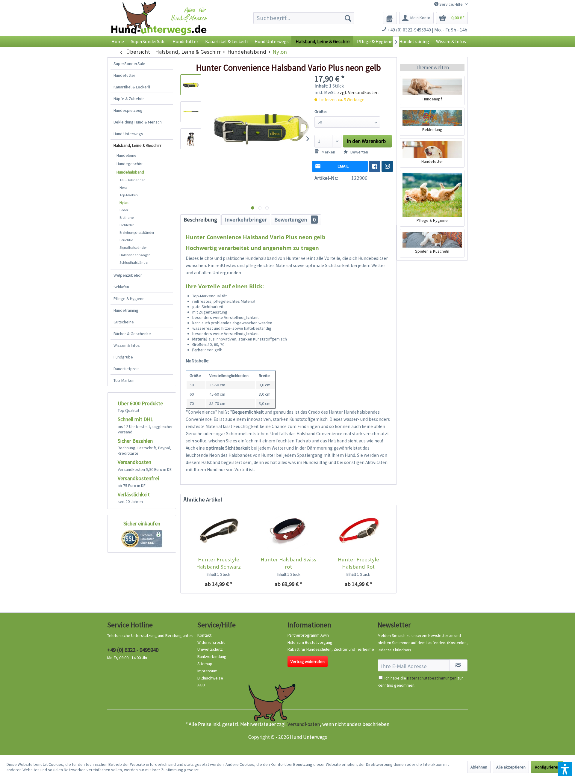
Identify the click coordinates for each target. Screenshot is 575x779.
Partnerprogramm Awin (308, 635)
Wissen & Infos (127, 345)
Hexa (123, 187)
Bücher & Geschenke (132, 333)
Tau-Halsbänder (132, 180)
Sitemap (204, 663)
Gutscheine (124, 322)
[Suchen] (348, 18)
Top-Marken (128, 195)
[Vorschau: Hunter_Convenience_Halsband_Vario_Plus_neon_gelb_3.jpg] (190, 138)
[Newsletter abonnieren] (458, 665)
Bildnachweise (210, 678)
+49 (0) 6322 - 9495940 (132, 649)
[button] (565, 769)
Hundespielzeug (128, 110)
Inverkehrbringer (246, 219)
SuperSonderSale (129, 63)
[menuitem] (303, 18)
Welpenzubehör (128, 275)
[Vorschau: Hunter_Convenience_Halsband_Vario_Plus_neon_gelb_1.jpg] (190, 84)
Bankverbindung (211, 656)
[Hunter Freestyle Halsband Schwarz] (218, 532)
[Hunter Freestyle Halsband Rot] (358, 532)
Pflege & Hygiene (129, 298)
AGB (201, 685)
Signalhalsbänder (133, 247)
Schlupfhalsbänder (134, 262)
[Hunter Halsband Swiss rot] (288, 532)
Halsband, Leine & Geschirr (137, 145)
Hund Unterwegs (128, 133)
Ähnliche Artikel (203, 499)
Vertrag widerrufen (307, 661)
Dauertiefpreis (127, 368)
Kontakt (204, 635)
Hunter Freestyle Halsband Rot (358, 563)
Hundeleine (126, 155)
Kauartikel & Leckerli (132, 87)
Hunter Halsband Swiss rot (288, 563)
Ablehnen (478, 767)
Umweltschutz (210, 649)
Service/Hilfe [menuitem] (451, 4)
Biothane (126, 217)
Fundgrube (123, 357)
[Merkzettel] (390, 18)
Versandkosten (304, 724)
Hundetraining (126, 310)
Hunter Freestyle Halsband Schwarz (218, 563)
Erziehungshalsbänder (136, 232)
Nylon (123, 202)
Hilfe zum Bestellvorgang (310, 642)
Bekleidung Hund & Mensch (138, 122)
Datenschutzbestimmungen (431, 678)
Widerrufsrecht (211, 642)
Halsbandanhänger (134, 255)
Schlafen (121, 287)
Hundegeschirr (129, 163)
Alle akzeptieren (511, 767)
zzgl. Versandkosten (358, 92)
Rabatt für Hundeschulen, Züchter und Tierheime (331, 649)
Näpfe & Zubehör (129, 98)
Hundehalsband (130, 172)
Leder (123, 210)
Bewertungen (295, 219)
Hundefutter (124, 75)
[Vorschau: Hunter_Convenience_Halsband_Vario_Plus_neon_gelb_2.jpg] (190, 111)
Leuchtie (126, 240)
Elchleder (126, 225)
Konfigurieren (547, 767)
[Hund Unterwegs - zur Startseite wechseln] (159, 23)
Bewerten (358, 152)
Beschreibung (200, 219)
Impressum (207, 670)
